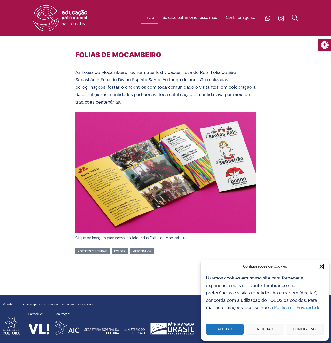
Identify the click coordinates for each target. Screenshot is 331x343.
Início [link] (149, 17)
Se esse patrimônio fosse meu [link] (190, 17)
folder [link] (120, 251)
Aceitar (224, 329)
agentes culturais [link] (92, 251)
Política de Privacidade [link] (297, 307)
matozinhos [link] (141, 251)
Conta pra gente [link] (240, 17)
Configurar (305, 329)
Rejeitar (265, 329)
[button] (321, 266)
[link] (324, 45)
